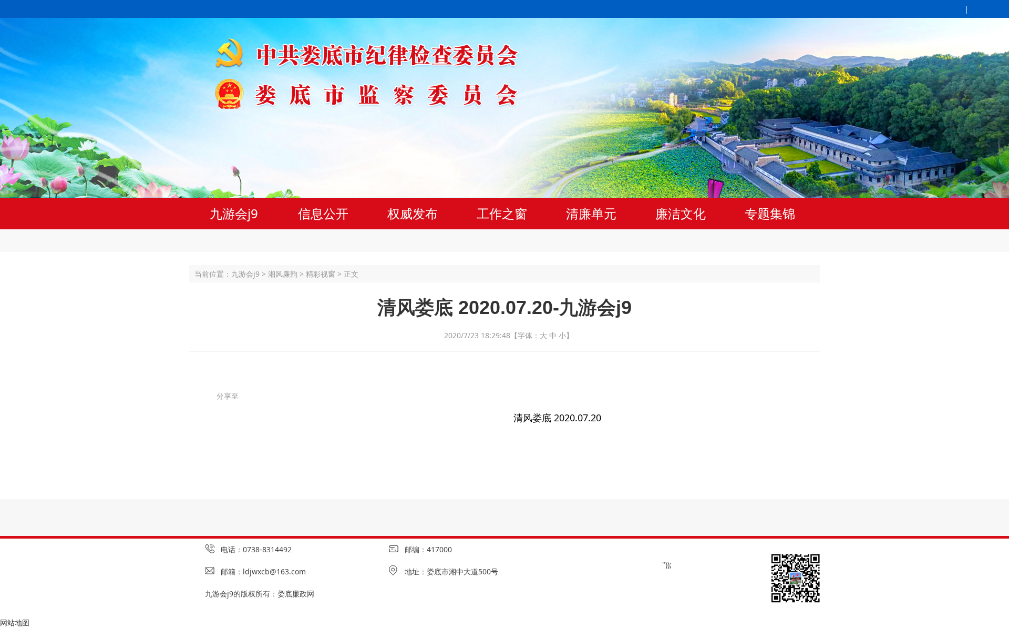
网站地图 (14, 622)
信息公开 (323, 213)
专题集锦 (770, 213)
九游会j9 (234, 213)
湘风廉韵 (282, 274)
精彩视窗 (320, 274)
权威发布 (412, 213)
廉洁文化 (680, 213)
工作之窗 (502, 213)
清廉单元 (591, 213)
